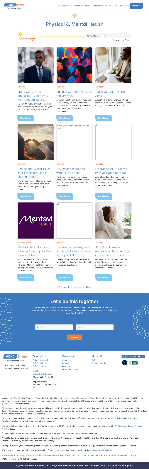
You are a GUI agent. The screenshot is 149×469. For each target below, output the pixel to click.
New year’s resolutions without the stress (71, 170)
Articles (21, 86)
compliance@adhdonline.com (101, 450)
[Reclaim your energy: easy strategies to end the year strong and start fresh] (74, 220)
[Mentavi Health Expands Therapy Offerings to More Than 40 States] (35, 220)
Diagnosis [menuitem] (62, 6)
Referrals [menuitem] (97, 6)
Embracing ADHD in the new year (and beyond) (111, 170)
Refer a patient (39, 363)
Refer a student (39, 366)
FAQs (93, 360)
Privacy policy (8, 455)
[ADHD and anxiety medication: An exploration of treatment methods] (113, 220)
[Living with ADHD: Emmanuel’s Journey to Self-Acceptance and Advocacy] (35, 65)
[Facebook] (123, 357)
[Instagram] (135, 357)
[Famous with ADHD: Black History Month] (74, 65)
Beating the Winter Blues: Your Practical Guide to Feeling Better (34, 172)
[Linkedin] (131, 357)
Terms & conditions (80, 455)
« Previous (61, 287)
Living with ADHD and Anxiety (110, 93)
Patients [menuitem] (122, 6)
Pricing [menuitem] (87, 6)
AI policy (20, 455)
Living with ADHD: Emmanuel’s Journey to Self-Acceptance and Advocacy (32, 97)
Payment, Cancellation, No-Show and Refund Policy (113, 455)
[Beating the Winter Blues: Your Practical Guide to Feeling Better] (35, 142)
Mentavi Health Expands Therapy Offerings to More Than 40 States (34, 250)
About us (66, 360)
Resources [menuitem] (109, 6)
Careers (65, 363)
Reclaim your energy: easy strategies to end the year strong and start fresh (73, 250)
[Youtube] (139, 357)
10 (84, 287)
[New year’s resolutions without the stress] (74, 142)
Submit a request (40, 360)
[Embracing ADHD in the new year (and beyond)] (113, 142)
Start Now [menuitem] (136, 6)
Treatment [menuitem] (75, 6)
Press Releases (24, 242)
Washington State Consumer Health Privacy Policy (48, 455)
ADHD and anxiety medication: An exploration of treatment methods (112, 250)
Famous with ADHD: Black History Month (74, 93)
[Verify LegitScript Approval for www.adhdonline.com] (124, 365)
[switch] (113, 40)
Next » (89, 287)
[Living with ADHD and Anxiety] (113, 65)
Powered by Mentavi (71, 369)
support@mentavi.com (42, 374)
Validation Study (98, 363)
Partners (66, 366)
